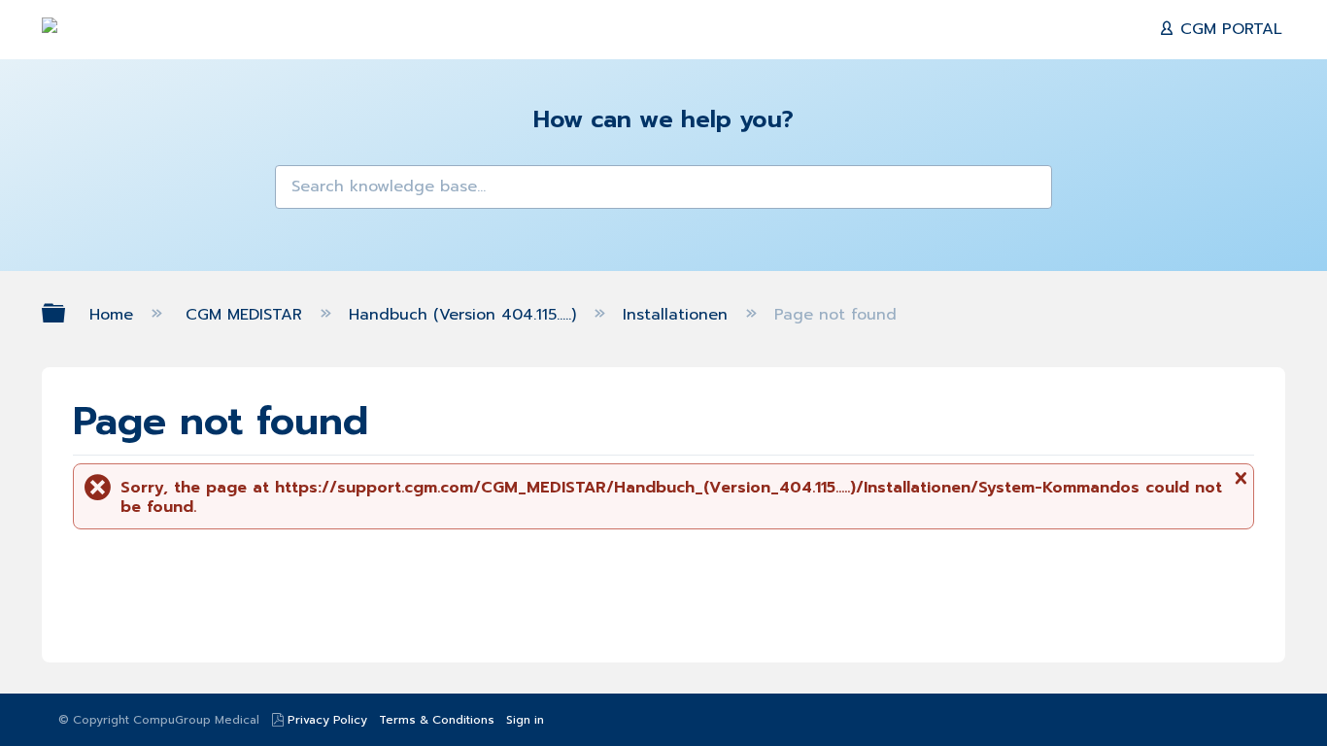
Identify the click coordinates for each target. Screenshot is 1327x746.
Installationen (678, 314)
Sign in (525, 720)
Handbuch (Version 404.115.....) (465, 314)
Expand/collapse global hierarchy (66, 313)
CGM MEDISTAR (247, 314)
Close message (1238, 486)
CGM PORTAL (1228, 29)
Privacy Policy (327, 720)
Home (114, 314)
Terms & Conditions (436, 720)
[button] (302, 192)
